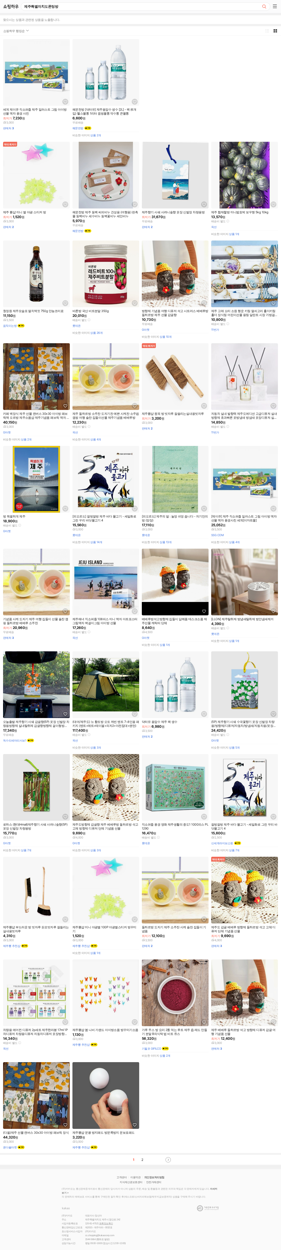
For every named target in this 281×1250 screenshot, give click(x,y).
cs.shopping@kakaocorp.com (99, 1235)
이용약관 (135, 1177)
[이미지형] (275, 31)
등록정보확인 (106, 1223)
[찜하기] (65, 101)
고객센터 (122, 1177)
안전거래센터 (153, 1182)
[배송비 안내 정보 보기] (228, 221)
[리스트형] (267, 31)
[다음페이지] (168, 1160)
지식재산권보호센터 (131, 1182)
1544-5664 (90, 1239)
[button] (275, 6)
